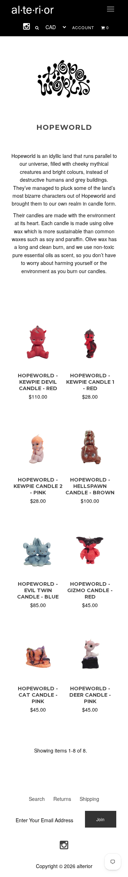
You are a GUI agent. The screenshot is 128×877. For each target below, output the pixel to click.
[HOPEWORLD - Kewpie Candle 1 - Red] (90, 362)
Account (83, 27)
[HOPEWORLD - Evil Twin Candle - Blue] (38, 571)
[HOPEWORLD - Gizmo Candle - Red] (90, 571)
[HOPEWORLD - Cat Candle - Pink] (38, 675)
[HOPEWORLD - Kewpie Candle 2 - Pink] (38, 467)
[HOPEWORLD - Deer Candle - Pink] (90, 675)
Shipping (89, 798)
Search (37, 798)
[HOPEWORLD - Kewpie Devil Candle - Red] (38, 362)
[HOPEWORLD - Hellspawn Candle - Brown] (90, 467)
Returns (62, 798)
